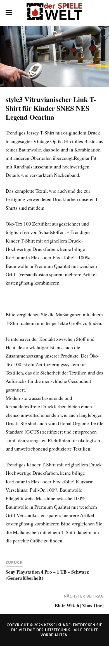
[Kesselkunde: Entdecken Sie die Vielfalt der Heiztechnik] (54, 12)
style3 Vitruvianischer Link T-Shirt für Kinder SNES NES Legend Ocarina (51, 108)
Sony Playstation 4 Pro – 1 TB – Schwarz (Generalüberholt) (47, 574)
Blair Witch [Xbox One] (79, 605)
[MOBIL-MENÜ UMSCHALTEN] (9, 12)
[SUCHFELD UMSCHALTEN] (100, 12)
